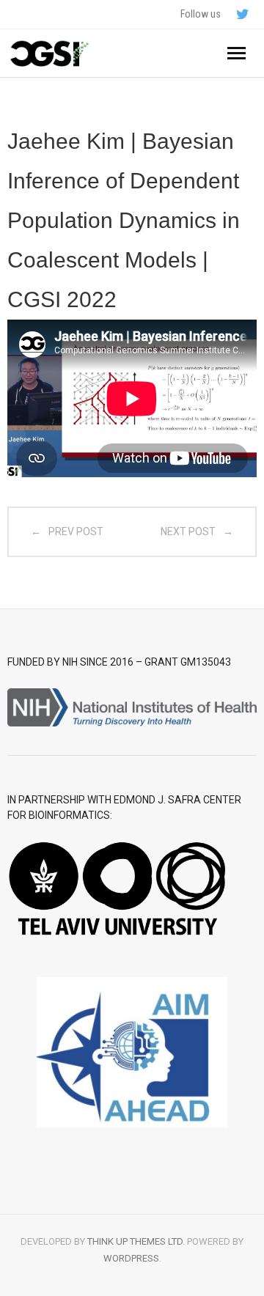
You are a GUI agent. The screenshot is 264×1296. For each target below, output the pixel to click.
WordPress (131, 1258)
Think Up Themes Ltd (135, 1241)
